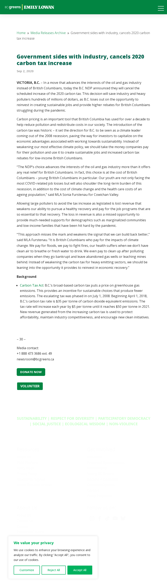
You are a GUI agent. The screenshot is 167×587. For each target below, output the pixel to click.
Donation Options (101, 485)
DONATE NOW (31, 372)
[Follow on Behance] (122, 518)
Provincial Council (30, 532)
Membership (97, 468)
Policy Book (25, 468)
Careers (93, 490)
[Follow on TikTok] (107, 518)
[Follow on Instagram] (92, 518)
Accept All (79, 570)
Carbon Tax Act (31, 285)
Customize (27, 570)
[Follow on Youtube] (115, 518)
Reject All (53, 570)
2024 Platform (27, 462)
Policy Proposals (99, 496)
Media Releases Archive (34, 485)
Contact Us (25, 520)
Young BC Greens (100, 473)
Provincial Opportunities (105, 462)
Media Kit (24, 457)
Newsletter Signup (31, 479)
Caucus (22, 526)
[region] (53, 557)
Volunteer (94, 457)
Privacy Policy (27, 473)
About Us (24, 515)
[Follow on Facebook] (99, 518)
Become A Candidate (102, 479)
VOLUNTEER (30, 386)
